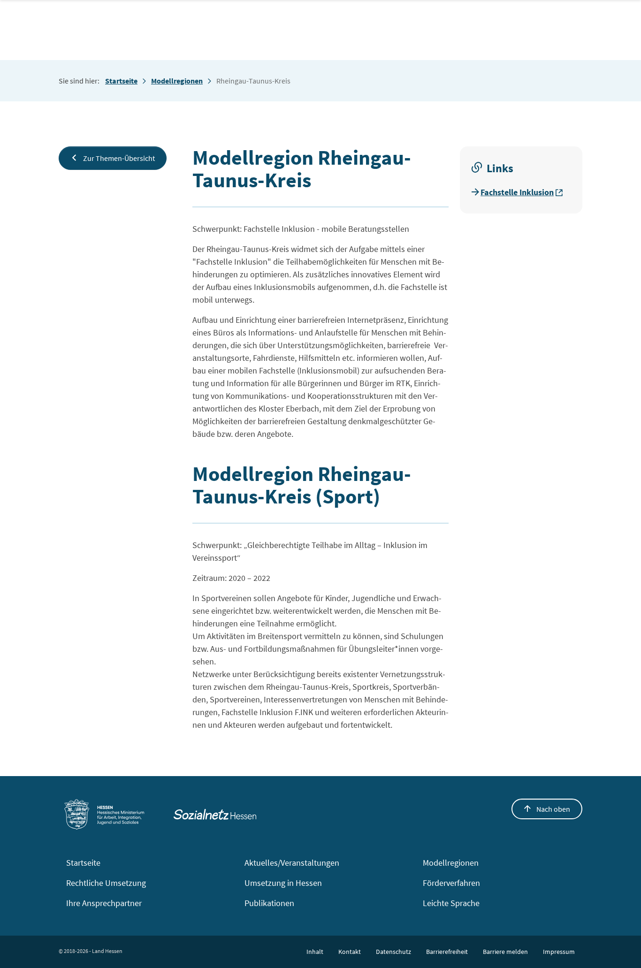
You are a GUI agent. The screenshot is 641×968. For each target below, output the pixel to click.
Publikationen (269, 903)
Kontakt (349, 951)
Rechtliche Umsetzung (106, 882)
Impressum (559, 951)
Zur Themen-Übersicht (118, 158)
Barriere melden (505, 951)
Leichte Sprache (451, 903)
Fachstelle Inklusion (517, 192)
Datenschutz (393, 951)
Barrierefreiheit (447, 951)
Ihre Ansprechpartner (104, 903)
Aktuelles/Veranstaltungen (291, 862)
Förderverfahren (451, 882)
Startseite (121, 80)
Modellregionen (177, 80)
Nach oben (552, 809)
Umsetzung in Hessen (283, 882)
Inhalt (314, 951)
